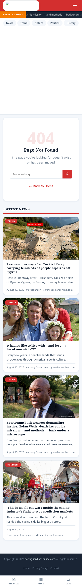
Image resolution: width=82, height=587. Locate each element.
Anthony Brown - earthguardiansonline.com (50, 367)
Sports (11, 302)
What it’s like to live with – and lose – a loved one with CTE (36, 347)
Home (26, 568)
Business (13, 464)
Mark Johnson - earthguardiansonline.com (49, 289)
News (9, 23)
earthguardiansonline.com (40, 559)
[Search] (67, 174)
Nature (39, 23)
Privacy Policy (40, 568)
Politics (55, 23)
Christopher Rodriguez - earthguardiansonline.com (35, 534)
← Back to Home (41, 186)
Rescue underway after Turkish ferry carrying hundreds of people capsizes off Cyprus (38, 268)
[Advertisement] (41, 70)
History (71, 23)
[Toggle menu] (75, 6)
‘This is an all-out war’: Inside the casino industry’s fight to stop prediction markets (40, 510)
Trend (23, 23)
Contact (54, 568)
